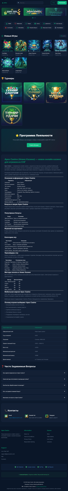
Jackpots (49, 441)
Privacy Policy (27, 439)
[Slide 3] (35, 17)
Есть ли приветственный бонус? (11, 391)
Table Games (50, 436)
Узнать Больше (33, 145)
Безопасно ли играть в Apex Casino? (13, 397)
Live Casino (50, 439)
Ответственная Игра (41, 486)
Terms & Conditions (29, 436)
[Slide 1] (32, 17)
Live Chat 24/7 (5, 451)
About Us (26, 434)
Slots (48, 434)
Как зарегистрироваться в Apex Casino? (14, 373)
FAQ (2, 456)
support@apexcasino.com (15, 417)
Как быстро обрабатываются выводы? (13, 385)
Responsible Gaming (29, 441)
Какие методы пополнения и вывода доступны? (16, 379)
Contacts (3, 459)
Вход (54, 2)
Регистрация (62, 2)
